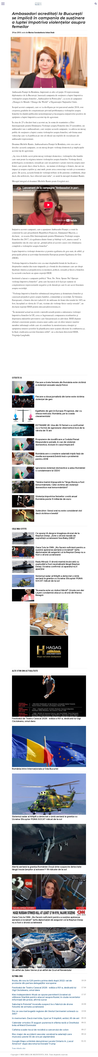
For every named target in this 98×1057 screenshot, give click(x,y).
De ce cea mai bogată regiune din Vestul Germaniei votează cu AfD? (45, 1012)
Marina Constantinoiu (36, 33)
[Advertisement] (49, 356)
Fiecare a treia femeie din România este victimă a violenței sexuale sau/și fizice (60, 383)
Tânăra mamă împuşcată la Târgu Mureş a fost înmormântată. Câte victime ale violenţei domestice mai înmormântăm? (59, 485)
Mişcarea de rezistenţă (49, 4)
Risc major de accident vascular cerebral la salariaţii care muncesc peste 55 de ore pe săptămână (42, 1035)
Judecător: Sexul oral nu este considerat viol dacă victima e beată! (58, 512)
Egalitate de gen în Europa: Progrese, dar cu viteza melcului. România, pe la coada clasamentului (58, 413)
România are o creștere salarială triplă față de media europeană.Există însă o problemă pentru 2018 (59, 456)
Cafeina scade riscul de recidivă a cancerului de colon (40, 1030)
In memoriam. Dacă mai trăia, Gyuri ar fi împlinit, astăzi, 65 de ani (45, 1018)
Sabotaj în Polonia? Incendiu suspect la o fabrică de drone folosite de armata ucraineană (42, 1005)
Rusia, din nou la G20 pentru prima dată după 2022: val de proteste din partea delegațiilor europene (42, 981)
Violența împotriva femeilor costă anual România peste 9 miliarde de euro (56, 497)
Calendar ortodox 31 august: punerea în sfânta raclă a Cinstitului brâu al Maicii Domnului (45, 1024)
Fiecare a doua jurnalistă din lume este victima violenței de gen (59, 398)
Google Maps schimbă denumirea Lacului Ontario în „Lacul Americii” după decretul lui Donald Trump (42, 1042)
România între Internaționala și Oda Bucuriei (35, 769)
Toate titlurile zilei (18, 1048)
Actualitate (31, 671)
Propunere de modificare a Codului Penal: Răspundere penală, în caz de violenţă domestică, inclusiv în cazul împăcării (57, 442)
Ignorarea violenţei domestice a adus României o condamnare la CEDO (60, 469)
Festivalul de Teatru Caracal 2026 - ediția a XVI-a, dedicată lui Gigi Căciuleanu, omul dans (46, 719)
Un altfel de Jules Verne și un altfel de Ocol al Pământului (42, 970)
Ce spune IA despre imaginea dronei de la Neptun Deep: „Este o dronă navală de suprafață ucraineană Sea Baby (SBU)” (57, 535)
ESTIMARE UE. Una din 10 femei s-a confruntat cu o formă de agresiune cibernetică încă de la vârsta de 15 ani (59, 428)
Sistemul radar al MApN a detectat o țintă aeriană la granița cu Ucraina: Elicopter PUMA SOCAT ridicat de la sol (59, 578)
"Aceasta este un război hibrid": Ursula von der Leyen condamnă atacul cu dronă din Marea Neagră (59, 592)
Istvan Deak (49, 33)
